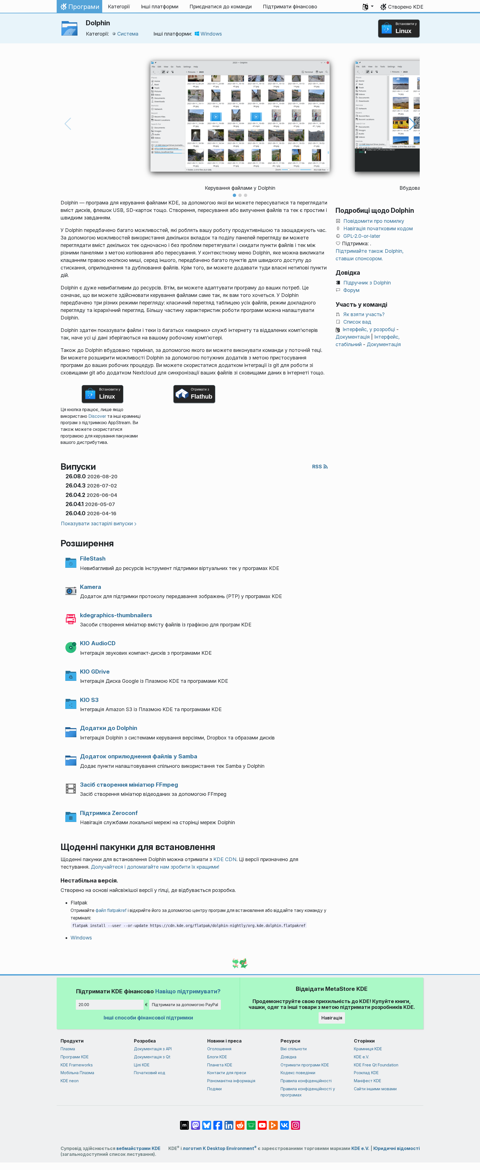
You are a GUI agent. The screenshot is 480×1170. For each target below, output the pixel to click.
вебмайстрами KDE (138, 1148)
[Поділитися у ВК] (284, 1122)
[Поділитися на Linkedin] (228, 1122)
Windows (211, 34)
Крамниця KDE (368, 1048)
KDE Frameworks (77, 1064)
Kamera (90, 586)
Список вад (357, 322)
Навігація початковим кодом (378, 228)
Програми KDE (75, 1056)
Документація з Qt (152, 1056)
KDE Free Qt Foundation (376, 1064)
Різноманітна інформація (231, 1080)
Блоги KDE (217, 1056)
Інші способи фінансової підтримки (148, 1018)
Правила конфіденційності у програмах (308, 1091)
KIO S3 (89, 699)
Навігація (331, 1018)
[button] (368, 6)
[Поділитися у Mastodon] (195, 1122)
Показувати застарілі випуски (97, 523)
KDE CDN (224, 859)
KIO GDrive (95, 671)
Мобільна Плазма (77, 1072)
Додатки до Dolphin (108, 727)
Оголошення (219, 1048)
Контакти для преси (226, 1072)
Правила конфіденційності (306, 1080)
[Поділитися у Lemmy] (251, 1122)
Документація (353, 337)
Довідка (288, 1056)
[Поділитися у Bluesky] (206, 1122)
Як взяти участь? (363, 314)
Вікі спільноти (294, 1048)
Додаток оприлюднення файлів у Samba (138, 756)
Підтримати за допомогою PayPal (185, 1004)
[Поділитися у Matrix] (184, 1122)
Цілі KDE (141, 1064)
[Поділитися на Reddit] (240, 1122)
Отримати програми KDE (305, 1064)
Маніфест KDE (367, 1080)
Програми (79, 8)
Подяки (214, 1088)
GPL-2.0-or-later (361, 236)
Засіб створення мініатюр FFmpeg (129, 784)
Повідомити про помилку (373, 221)
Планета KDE (219, 1064)
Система (127, 34)
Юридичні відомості (396, 1148)
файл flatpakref (111, 910)
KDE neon (70, 1080)
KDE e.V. (361, 1056)
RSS (317, 466)
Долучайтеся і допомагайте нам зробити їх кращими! (155, 867)
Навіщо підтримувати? (188, 991)
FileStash (93, 558)
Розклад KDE (366, 1072)
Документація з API (153, 1048)
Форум (351, 290)
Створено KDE (405, 7)
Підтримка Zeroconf (109, 812)
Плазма (68, 1048)
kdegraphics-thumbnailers (116, 615)
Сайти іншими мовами (375, 1088)
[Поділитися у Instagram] (295, 1122)
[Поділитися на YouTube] (262, 1122)
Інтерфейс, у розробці (368, 329)
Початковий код (149, 1072)
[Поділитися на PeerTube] (273, 1122)
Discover (97, 416)
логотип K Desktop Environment (220, 1148)
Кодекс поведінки (298, 1072)
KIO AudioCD (98, 643)
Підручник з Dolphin (367, 283)
